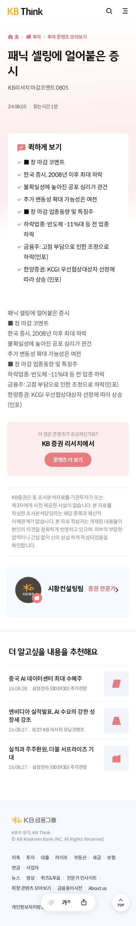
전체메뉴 (125, 10)
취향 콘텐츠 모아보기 (31, 888)
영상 (30, 878)
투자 (37, 37)
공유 (84, 902)
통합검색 (109, 10)
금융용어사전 (69, 888)
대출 (45, 858)
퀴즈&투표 (51, 878)
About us (97, 888)
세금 (96, 858)
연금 (16, 868)
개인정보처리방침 (28, 907)
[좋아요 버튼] (51, 903)
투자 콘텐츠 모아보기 (67, 37)
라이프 (61, 858)
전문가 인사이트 (82, 878)
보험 (111, 858)
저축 (16, 858)
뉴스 (16, 878)
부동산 (80, 858)
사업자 (32, 868)
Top (120, 902)
